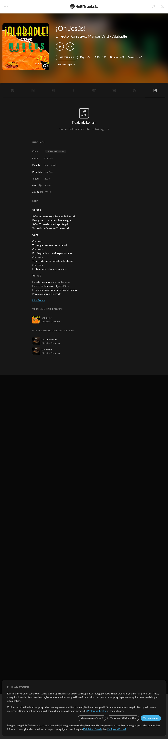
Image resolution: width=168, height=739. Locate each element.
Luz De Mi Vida (49, 339)
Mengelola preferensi (92, 718)
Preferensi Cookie (97, 710)
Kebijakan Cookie (92, 729)
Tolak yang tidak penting (123, 718)
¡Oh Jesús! (47, 318)
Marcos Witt (98, 36)
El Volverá (47, 349)
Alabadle (119, 36)
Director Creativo (71, 36)
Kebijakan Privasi (116, 729)
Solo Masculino (56, 151)
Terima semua (150, 718)
